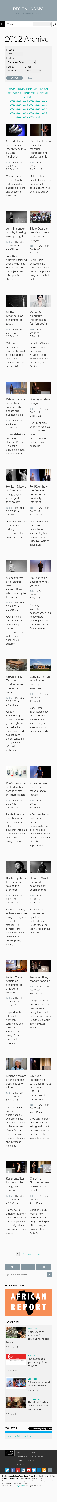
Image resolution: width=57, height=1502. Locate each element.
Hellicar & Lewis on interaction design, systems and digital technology (16, 494)
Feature (10, 58)
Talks (9, 162)
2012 (25, 108)
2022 (38, 100)
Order (28, 66)
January (12, 88)
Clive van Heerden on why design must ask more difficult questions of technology (40, 1087)
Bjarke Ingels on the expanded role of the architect (16, 883)
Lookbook (32, 1378)
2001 (25, 116)
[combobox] (42, 24)
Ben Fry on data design (40, 401)
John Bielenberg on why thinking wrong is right (16, 232)
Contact (32, 1452)
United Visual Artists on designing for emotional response (14, 984)
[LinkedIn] (39, 1470)
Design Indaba (20, 1485)
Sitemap (31, 1460)
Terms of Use (23, 1464)
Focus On (32, 1355)
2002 (19, 116)
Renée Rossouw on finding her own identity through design (16, 788)
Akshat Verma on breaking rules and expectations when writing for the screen (16, 587)
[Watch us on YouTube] (29, 1470)
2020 (12, 104)
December (28, 96)
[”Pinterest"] (43, 1267)
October (34, 92)
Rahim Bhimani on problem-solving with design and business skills (15, 406)
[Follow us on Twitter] (12, 1267)
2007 (19, 112)
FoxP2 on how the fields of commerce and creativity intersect (39, 494)
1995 (38, 116)
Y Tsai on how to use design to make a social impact (40, 788)
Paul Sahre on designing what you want (39, 581)
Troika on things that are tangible (40, 979)
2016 (38, 104)
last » (38, 1254)
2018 (25, 104)
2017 (31, 104)
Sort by (10, 66)
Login (20, 1460)
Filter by (10, 49)
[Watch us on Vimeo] (34, 1470)
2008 (12, 112)
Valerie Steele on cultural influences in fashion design (39, 317)
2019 (19, 104)
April (35, 88)
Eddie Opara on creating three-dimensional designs (39, 234)
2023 (31, 100)
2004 (38, 112)
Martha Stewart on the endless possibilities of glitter (16, 1081)
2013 (19, 108)
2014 (12, 108)
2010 (38, 108)
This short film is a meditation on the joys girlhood (38, 1405)
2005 (31, 112)
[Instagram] (23, 1470)
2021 (44, 100)
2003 (44, 112)
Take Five (32, 1328)
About (20, 1452)
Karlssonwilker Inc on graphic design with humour (15, 1184)
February (21, 88)
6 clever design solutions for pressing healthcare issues (27, 1337)
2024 (25, 100)
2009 (44, 108)
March (29, 88)
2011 (31, 108)
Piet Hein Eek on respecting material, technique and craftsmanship (40, 148)
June (46, 88)
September (25, 92)
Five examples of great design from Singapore (37, 1362)
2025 (19, 100)
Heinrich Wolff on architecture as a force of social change (39, 883)
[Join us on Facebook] (28, 1267)
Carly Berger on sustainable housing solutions (40, 682)
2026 (12, 100)
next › (30, 1254)
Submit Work (36, 1456)
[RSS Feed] (44, 1470)
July (9, 92)
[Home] (28, 9)
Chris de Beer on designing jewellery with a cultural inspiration (16, 148)
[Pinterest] (18, 1470)
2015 (44, 104)
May (41, 88)
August (16, 92)
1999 (31, 116)
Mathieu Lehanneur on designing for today (14, 317)
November (44, 92)
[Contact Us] (50, 1470)
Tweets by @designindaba (18, 1436)
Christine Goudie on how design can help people (39, 1184)
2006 (25, 112)
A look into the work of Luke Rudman (39, 1383)
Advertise (22, 1456)
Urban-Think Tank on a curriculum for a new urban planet (16, 684)
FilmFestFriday (35, 1398)
